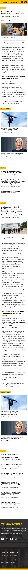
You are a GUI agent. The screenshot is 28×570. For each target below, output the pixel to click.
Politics (3, 8)
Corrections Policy (14, 552)
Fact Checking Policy (6, 555)
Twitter (5, 20)
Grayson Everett (5, 16)
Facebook (10, 20)
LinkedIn (8, 20)
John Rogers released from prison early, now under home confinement (11, 171)
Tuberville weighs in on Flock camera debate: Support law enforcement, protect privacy (9, 129)
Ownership (15, 555)
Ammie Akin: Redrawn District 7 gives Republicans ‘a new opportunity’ (12, 154)
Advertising (13, 559)
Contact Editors (5, 559)
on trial (9, 60)
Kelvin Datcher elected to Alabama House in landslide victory (11, 192)
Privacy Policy (4, 552)
